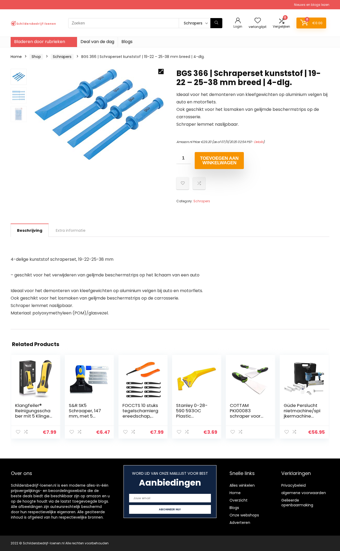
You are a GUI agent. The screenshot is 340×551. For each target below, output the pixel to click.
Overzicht (239, 500)
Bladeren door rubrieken (39, 42)
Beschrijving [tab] (29, 230)
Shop (36, 56)
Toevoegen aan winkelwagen (219, 160)
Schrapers (62, 56)
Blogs (127, 42)
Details (259, 142)
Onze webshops (244, 515)
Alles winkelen (242, 485)
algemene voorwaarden (303, 492)
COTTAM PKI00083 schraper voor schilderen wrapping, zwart (247, 416)
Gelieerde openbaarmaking (297, 503)
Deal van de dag (97, 42)
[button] (161, 71)
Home (16, 56)
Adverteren (240, 522)
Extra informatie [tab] (71, 230)
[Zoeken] (216, 23)
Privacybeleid (293, 485)
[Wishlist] (257, 20)
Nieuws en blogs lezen (311, 4)
